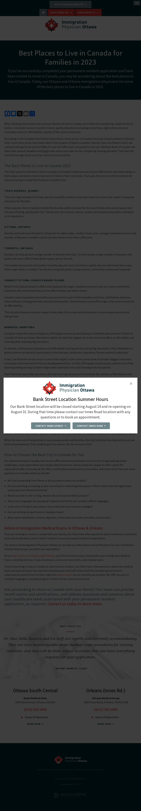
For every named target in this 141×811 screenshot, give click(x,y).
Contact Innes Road (90, 425)
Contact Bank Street (49, 425)
